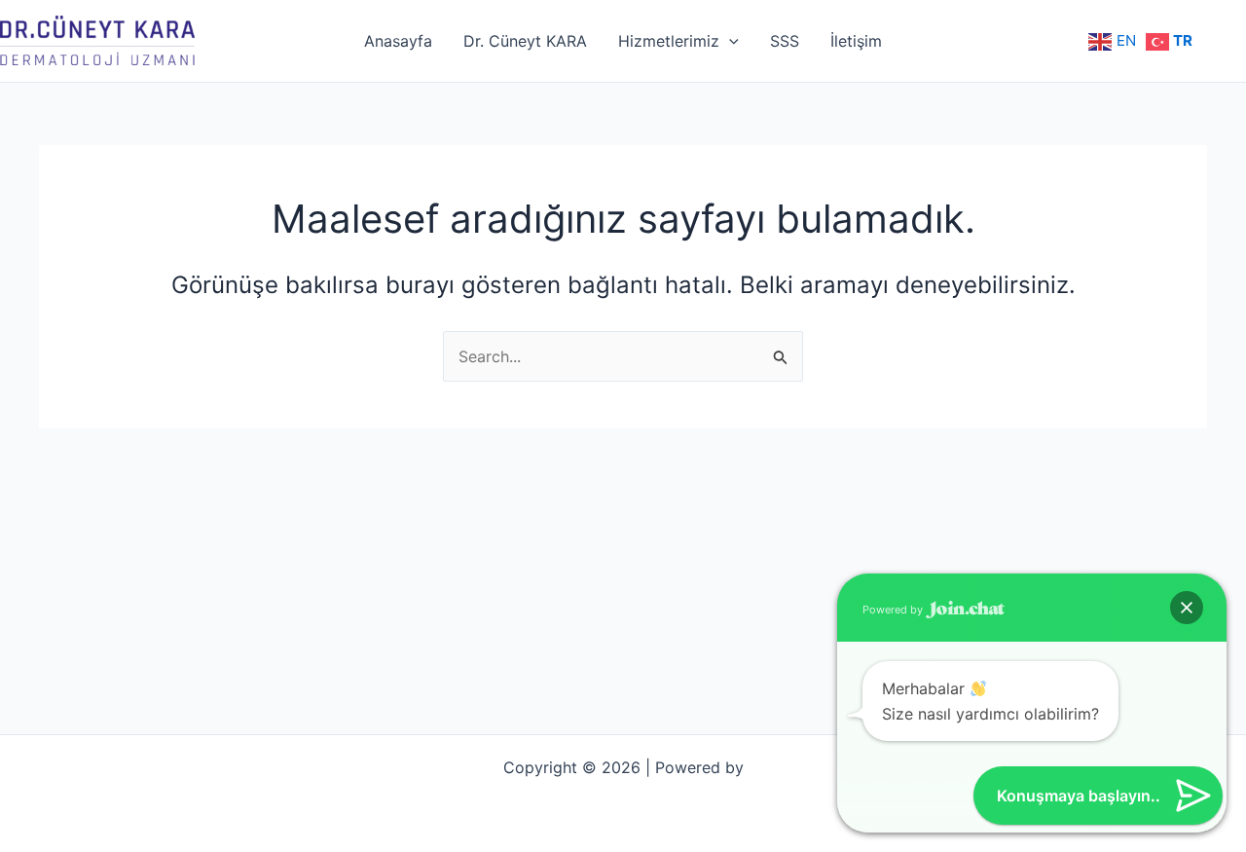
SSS (784, 41)
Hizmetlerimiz (668, 41)
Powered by (894, 609)
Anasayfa (398, 41)
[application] (729, 41)
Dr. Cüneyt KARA (525, 41)
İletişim (856, 41)
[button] (1186, 607)
